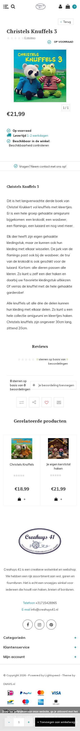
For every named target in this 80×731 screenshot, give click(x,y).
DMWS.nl (9, 684)
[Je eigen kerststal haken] (58, 448)
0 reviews (29, 37)
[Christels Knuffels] (22, 448)
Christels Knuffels (22, 464)
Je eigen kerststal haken (58, 466)
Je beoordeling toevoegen (56, 385)
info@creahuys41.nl (44, 609)
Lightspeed (52, 675)
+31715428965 (46, 603)
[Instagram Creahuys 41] (39, 625)
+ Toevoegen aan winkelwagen (56, 722)
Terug (67, 22)
